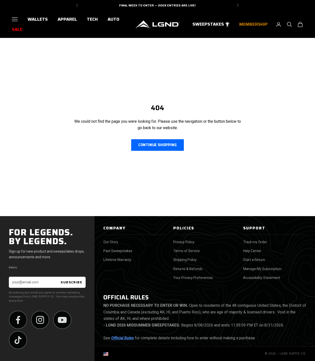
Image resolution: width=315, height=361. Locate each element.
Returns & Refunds (188, 269)
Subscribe (71, 282)
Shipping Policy (185, 260)
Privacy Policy (183, 242)
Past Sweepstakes (117, 251)
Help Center (252, 251)
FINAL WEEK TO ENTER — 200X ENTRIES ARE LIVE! (157, 5)
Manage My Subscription (262, 269)
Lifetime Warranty (117, 260)
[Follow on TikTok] (18, 340)
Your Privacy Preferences (193, 278)
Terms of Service (186, 251)
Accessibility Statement (261, 278)
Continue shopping (157, 145)
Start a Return (254, 260)
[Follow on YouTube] (62, 320)
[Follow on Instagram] (40, 320)
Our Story (110, 242)
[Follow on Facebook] (18, 320)
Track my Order (255, 242)
